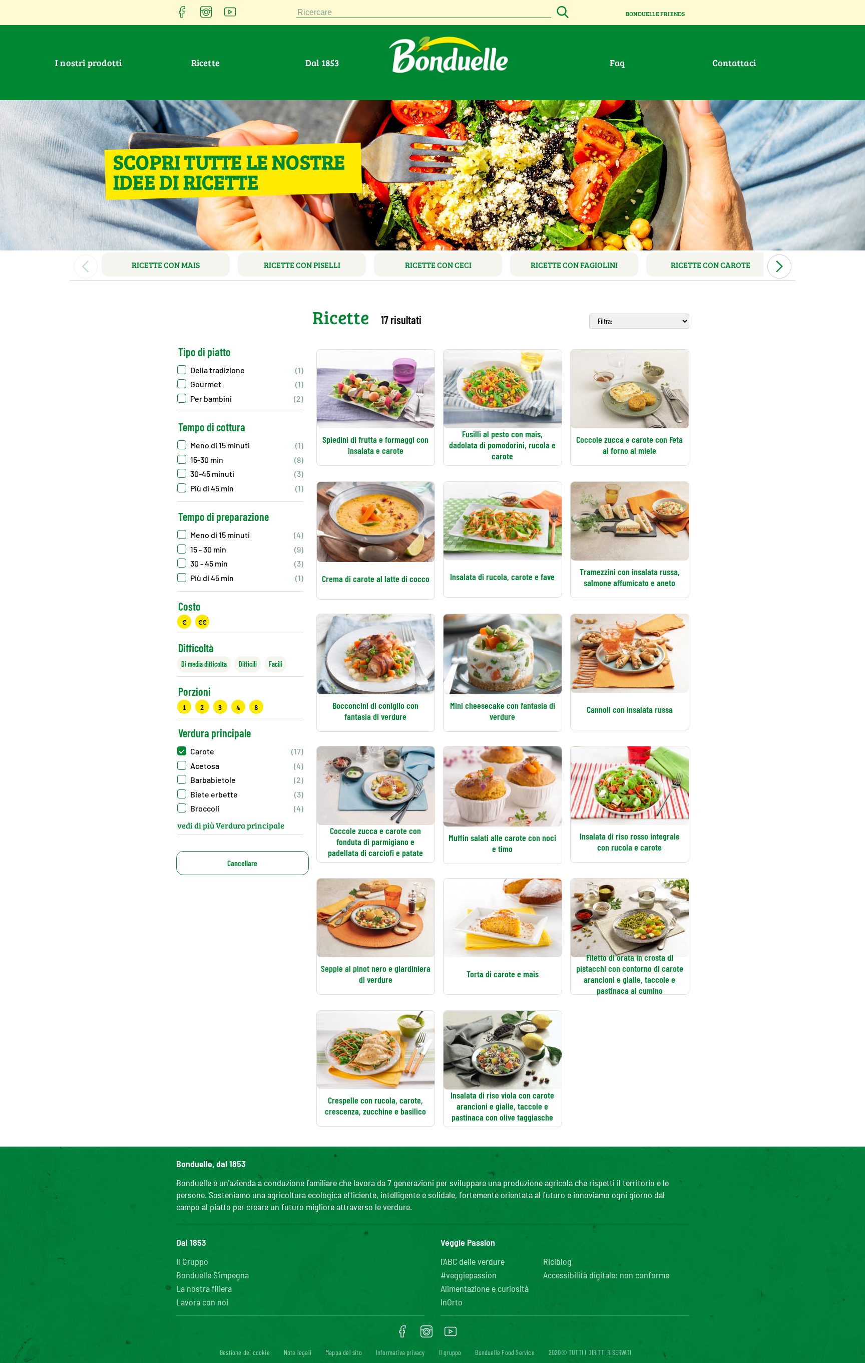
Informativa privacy (400, 1352)
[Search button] (561, 13)
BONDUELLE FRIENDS (655, 14)
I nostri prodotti (88, 63)
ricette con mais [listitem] (166, 264)
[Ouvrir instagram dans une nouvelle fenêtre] (206, 15)
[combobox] (424, 13)
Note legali (297, 1352)
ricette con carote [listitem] (710, 264)
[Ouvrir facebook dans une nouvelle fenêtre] (182, 15)
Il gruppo (450, 1352)
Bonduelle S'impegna (212, 1274)
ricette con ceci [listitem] (438, 264)
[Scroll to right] (779, 266)
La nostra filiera (204, 1288)
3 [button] (220, 707)
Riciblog (557, 1261)
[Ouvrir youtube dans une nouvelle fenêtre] (230, 15)
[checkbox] (240, 445)
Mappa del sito (343, 1352)
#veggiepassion (469, 1274)
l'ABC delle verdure (473, 1261)
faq (617, 63)
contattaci (734, 63)
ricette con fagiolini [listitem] (574, 264)
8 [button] (256, 707)
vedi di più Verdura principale (230, 825)
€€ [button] (202, 622)
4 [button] (238, 707)
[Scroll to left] (86, 266)
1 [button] (184, 707)
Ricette (205, 63)
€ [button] (184, 622)
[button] (240, 370)
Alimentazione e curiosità (485, 1288)
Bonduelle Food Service (504, 1352)
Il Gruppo (192, 1261)
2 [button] (202, 707)
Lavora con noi (202, 1301)
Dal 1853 (322, 63)
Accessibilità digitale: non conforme (606, 1274)
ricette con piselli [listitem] (302, 264)
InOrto (452, 1301)
